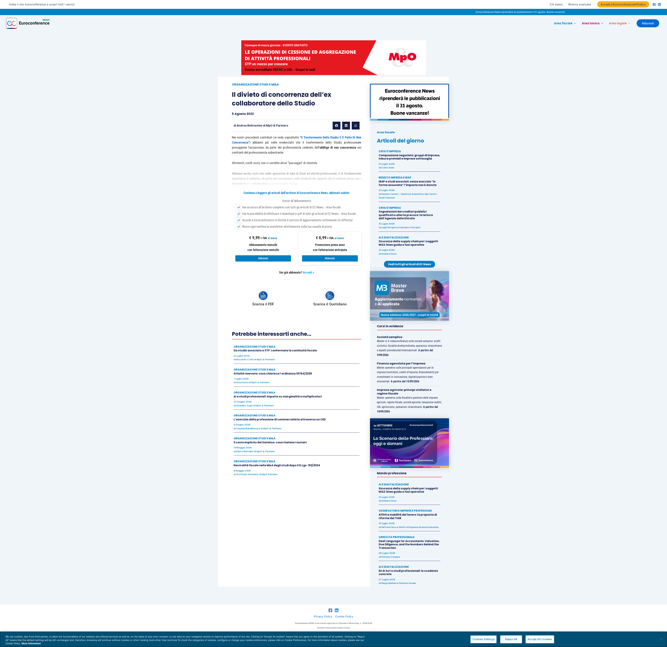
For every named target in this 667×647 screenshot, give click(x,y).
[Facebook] (654, 4)
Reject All (511, 639)
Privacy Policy (323, 616)
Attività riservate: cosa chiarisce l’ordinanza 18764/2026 (273, 373)
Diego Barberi (389, 583)
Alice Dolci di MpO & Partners (252, 382)
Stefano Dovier (407, 583)
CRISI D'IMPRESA (390, 151)
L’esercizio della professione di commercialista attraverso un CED (280, 419)
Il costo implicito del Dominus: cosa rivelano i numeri (270, 442)
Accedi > (308, 272)
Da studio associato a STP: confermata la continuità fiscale (275, 350)
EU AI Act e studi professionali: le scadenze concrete (408, 572)
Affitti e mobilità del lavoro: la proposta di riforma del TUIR (408, 516)
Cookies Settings (483, 639)
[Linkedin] (659, 4)
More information (31, 643)
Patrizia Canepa (390, 557)
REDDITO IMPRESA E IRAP (395, 177)
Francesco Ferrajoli (409, 227)
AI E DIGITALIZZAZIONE (394, 237)
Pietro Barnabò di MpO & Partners (255, 451)
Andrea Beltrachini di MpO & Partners (262, 125)
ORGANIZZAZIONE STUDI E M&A (255, 84)
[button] (623, 4)
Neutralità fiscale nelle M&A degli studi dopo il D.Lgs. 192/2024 (277, 465)
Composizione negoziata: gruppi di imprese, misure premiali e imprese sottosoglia (409, 157)
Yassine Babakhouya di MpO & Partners (259, 428)
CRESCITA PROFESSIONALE (396, 537)
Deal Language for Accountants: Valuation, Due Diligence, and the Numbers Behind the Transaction (409, 544)
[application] (574, 23)
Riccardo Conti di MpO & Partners (255, 359)
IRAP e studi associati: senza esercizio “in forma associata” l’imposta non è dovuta (408, 183)
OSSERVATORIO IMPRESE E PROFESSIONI (405, 510)
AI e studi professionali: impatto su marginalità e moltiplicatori (278, 396)
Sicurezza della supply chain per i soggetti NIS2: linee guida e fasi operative (408, 243)
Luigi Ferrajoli (388, 227)
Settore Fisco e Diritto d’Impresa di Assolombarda (409, 527)
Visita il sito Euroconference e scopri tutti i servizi (42, 4)
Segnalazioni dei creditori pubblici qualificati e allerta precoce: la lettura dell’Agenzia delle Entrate (406, 215)
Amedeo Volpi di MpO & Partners (255, 405)
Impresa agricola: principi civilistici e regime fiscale (404, 392)
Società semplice (389, 337)
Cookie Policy (344, 616)
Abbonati (263, 258)
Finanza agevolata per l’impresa (401, 363)
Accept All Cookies (540, 639)
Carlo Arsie (387, 167)
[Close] (661, 639)
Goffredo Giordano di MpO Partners (257, 474)
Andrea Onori (388, 253)
